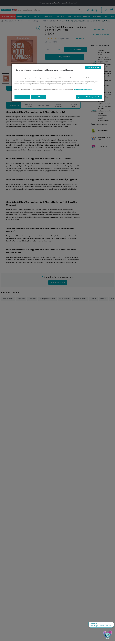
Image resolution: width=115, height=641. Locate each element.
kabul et (22, 97)
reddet (38, 97)
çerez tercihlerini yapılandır (89, 97)
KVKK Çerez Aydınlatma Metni (83, 89)
